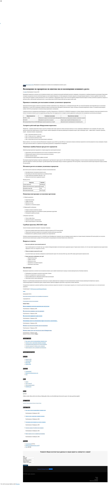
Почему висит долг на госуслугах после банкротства (37, 330)
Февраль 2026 (28, 359)
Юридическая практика (94, 480)
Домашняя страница (27, 84)
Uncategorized (28, 371)
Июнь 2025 (28, 362)
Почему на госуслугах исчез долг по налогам (35, 325)
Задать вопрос (26, 461)
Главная (96, 477)
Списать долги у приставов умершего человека (36, 342)
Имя (24, 456)
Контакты (96, 479)
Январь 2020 (28, 364)
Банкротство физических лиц (32, 373)
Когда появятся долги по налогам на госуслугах (36, 306)
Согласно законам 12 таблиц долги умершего (35, 346)
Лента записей (29, 383)
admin (25, 92)
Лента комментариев (30, 385)
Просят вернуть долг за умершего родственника (36, 347)
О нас (97, 478)
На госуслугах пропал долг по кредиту (33, 311)
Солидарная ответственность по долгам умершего (36, 344)
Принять (18, 484)
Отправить (26, 465)
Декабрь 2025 (28, 360)
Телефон (25, 458)
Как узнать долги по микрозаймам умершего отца (36, 341)
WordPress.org (28, 386)
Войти (27, 381)
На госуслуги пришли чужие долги (32, 316)
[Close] (1, 1)
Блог (33, 84)
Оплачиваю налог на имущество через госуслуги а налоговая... (40, 320)
